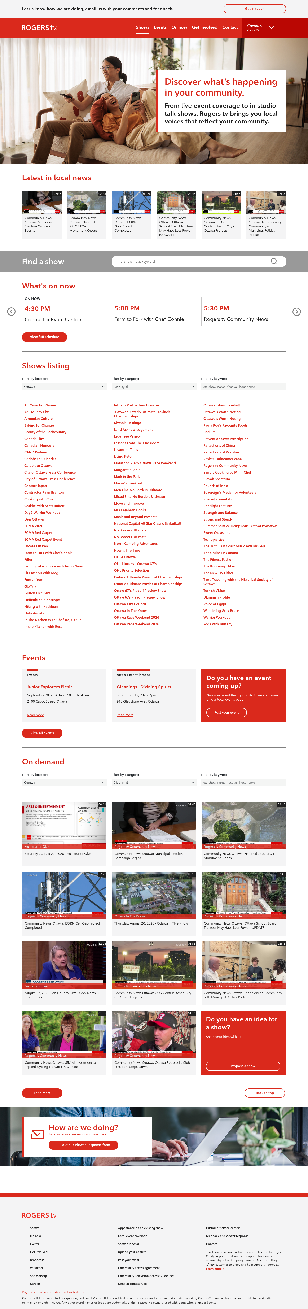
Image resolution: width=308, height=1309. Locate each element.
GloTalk (30, 586)
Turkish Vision (214, 591)
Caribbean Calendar (40, 459)
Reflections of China (219, 446)
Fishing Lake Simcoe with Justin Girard (54, 566)
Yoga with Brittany (217, 624)
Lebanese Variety (127, 436)
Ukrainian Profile (216, 597)
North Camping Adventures (136, 544)
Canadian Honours (39, 446)
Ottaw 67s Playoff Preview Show (139, 597)
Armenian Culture (38, 419)
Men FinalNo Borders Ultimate (138, 490)
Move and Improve (129, 503)
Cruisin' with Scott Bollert (44, 506)
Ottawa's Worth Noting (222, 412)
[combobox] (195, 262)
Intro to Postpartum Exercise (136, 405)
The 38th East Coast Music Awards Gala (234, 546)
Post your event (226, 712)
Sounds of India (215, 486)
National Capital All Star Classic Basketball (147, 524)
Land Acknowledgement (133, 430)
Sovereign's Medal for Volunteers (229, 493)
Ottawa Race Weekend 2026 (136, 617)
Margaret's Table (127, 470)
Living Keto (123, 456)
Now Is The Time (127, 550)
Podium (209, 432)
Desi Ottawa (34, 519)
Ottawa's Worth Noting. (222, 419)
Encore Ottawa (36, 546)
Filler (28, 560)
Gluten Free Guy (37, 593)
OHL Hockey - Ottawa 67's (135, 564)
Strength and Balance (220, 513)
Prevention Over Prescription (225, 439)
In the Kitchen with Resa (43, 627)
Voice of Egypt (214, 604)
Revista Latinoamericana (222, 459)
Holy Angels (34, 613)
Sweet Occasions (216, 533)
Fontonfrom (33, 580)
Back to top (265, 1093)
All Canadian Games (40, 405)
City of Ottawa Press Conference (50, 472)
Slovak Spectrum (216, 479)
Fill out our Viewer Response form (83, 1145)
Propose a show (243, 1066)
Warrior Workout (216, 617)
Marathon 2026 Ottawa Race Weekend (145, 463)
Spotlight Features (217, 506)
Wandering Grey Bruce (221, 611)
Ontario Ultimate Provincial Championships (148, 577)
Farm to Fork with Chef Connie (149, 319)
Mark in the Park (127, 477)
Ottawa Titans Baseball (221, 405)
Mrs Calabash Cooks (130, 510)
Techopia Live (213, 540)
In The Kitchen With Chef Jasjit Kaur (52, 620)
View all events (42, 733)
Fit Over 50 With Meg (41, 573)
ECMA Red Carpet (38, 533)
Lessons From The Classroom (136, 443)
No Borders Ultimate (130, 530)
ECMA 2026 (33, 526)
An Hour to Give (37, 412)
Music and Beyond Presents (135, 517)
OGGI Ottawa (125, 557)
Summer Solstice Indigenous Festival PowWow (240, 526)
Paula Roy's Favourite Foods (225, 425)
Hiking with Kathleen (41, 607)
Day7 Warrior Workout (42, 513)
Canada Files (34, 439)
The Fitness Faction (218, 560)
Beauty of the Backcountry (45, 432)
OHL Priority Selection (131, 571)
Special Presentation (219, 499)
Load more (42, 1093)
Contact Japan (35, 486)
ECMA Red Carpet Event (43, 540)
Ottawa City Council (130, 604)
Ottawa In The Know (130, 611)
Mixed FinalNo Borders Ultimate (139, 497)
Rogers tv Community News (236, 319)
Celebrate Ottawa (38, 466)
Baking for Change (39, 425)
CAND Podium (35, 452)
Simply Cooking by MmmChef (227, 472)
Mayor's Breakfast (128, 483)
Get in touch (254, 9)
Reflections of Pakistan (221, 452)
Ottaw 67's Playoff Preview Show (140, 591)
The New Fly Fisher (218, 573)
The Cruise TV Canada (220, 553)
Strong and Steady (218, 519)
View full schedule (44, 337)
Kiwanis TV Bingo (127, 423)
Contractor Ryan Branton (53, 319)
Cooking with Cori (38, 499)
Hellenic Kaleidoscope (42, 600)
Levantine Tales (126, 450)
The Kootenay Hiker (219, 566)
